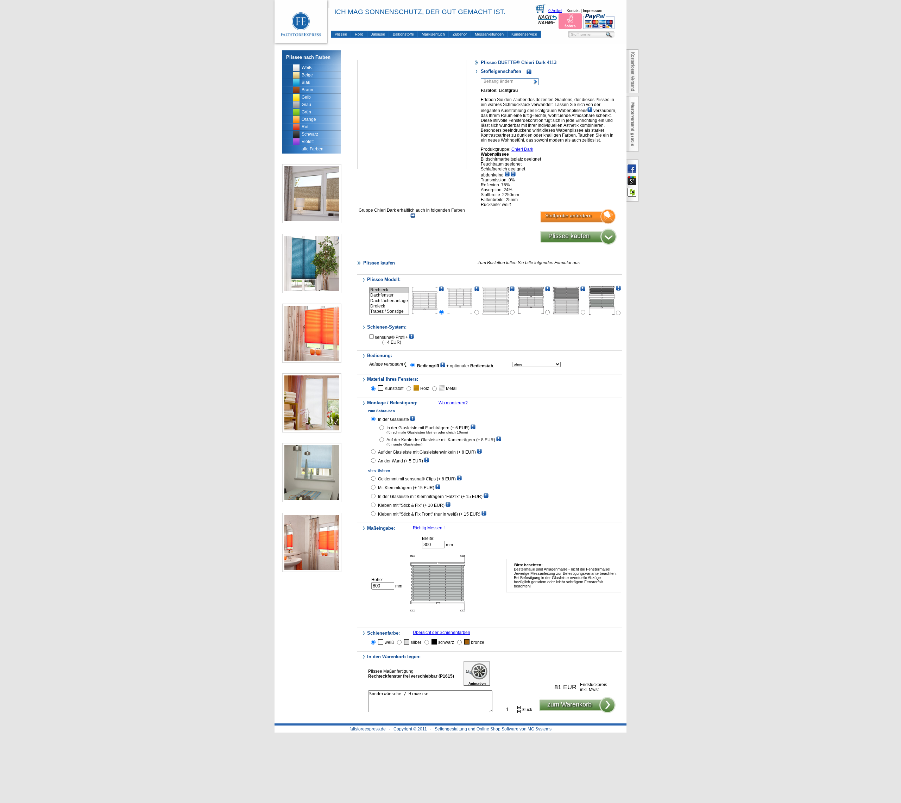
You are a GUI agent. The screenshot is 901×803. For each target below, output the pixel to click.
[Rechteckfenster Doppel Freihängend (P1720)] (566, 300)
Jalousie (378, 34)
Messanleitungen (489, 34)
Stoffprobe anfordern (568, 215)
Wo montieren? (453, 402)
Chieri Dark (522, 149)
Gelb (306, 97)
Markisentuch (433, 34)
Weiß (306, 67)
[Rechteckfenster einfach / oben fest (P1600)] (460, 300)
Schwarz (310, 134)
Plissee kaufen (569, 235)
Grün (306, 112)
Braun (307, 89)
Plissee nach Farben (308, 57)
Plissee (341, 34)
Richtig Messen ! (429, 527)
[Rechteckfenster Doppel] (602, 300)
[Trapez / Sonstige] (389, 311)
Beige (307, 75)
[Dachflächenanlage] (389, 301)
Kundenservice (524, 34)
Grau (306, 104)
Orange (309, 119)
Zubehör (460, 34)
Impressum (592, 10)
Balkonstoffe (403, 34)
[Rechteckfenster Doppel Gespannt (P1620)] (531, 300)
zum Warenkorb (569, 704)
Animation (477, 683)
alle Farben (312, 149)
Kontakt (573, 10)
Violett (308, 141)
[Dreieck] (389, 306)
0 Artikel (555, 10)
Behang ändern (498, 81)
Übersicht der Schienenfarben (441, 632)
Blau (306, 82)
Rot (305, 126)
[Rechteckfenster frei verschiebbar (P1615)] (425, 300)
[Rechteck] (389, 290)
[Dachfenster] (389, 295)
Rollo (359, 34)
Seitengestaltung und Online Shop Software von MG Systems (493, 729)
